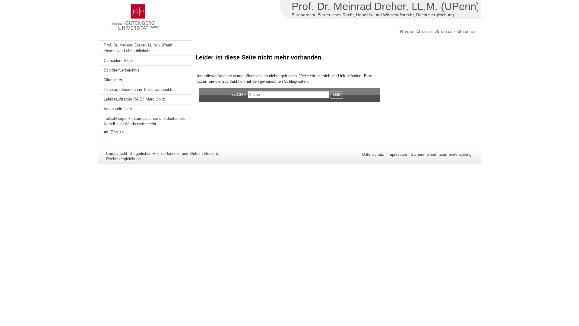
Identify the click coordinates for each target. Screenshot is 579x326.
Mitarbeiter (113, 80)
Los (337, 94)
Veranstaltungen (118, 109)
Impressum (397, 154)
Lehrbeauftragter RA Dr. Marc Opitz (134, 99)
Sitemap (448, 32)
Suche (427, 32)
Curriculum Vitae (118, 60)
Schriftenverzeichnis (121, 70)
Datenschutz (373, 154)
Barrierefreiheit (423, 154)
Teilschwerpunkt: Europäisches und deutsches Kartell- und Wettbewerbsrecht (144, 121)
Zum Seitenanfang (455, 154)
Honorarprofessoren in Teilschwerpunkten (140, 89)
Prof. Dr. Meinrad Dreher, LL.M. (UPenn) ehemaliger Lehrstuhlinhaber (138, 48)
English (469, 32)
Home (409, 32)
